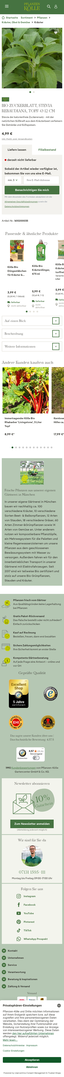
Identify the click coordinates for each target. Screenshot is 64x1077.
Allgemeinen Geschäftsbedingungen (21, 201)
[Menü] (7, 6)
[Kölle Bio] (32, 99)
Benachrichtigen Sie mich (32, 190)
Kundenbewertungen (23, 767)
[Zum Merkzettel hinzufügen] (56, 33)
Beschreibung (14, 333)
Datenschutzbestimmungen (17, 206)
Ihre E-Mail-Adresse (38, 180)
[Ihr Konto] (55, 6)
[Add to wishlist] (42, 372)
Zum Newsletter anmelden (32, 824)
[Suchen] (49, 6)
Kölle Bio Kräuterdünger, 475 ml (41, 269)
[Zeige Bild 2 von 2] (34, 92)
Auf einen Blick (15, 321)
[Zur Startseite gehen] (32, 6)
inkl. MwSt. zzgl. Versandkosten (17, 139)
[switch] (36, 758)
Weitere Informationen (20, 346)
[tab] (47, 150)
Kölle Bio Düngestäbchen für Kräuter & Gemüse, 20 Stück (16, 271)
